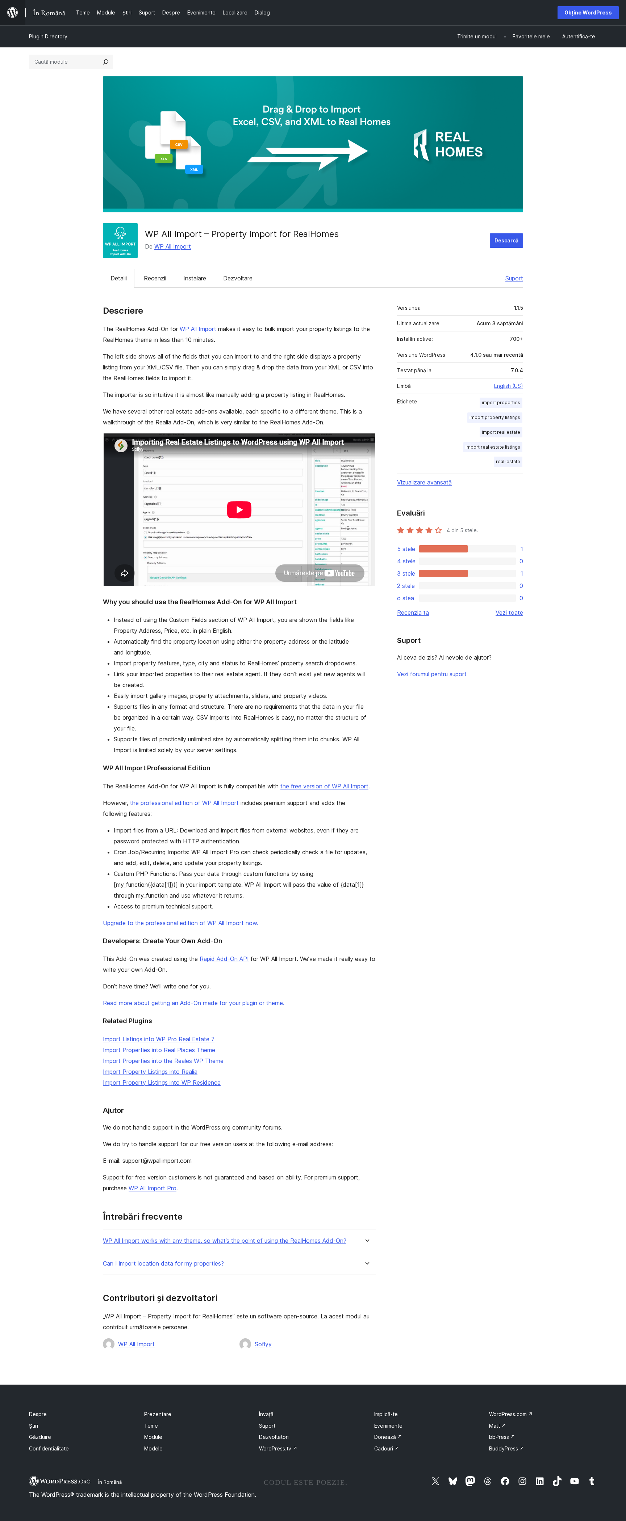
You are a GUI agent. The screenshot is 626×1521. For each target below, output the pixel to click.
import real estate (501, 432)
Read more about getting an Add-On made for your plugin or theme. (193, 1003)
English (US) (508, 386)
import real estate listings (493, 447)
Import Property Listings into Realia (150, 1071)
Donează (388, 1437)
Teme (151, 1426)
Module (153, 1437)
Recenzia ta (413, 612)
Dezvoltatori (274, 1437)
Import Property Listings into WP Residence (162, 1082)
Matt (497, 1426)
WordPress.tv (278, 1448)
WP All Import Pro (152, 1188)
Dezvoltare (238, 278)
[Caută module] (106, 62)
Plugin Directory (48, 36)
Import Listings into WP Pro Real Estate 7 (158, 1039)
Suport (514, 278)
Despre (38, 1414)
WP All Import (172, 246)
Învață (266, 1414)
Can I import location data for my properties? (163, 1263)
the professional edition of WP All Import (184, 802)
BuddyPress (506, 1448)
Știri (33, 1426)
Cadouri (386, 1448)
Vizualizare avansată (424, 482)
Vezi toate (509, 612)
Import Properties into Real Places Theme (159, 1050)
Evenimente (388, 1426)
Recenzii (155, 278)
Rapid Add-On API (224, 958)
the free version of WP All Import (324, 786)
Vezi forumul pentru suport (432, 674)
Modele (153, 1448)
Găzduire (40, 1437)
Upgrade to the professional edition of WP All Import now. (180, 923)
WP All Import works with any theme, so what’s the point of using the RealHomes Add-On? (224, 1240)
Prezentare (157, 1414)
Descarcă (506, 240)
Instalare (194, 278)
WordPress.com (511, 1414)
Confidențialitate (49, 1448)
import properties (501, 402)
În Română (110, 1482)
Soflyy (263, 1344)
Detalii (118, 278)
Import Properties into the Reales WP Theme (163, 1060)
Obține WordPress (588, 12)
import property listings (495, 417)
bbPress (502, 1437)
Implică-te (386, 1414)
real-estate (508, 461)
